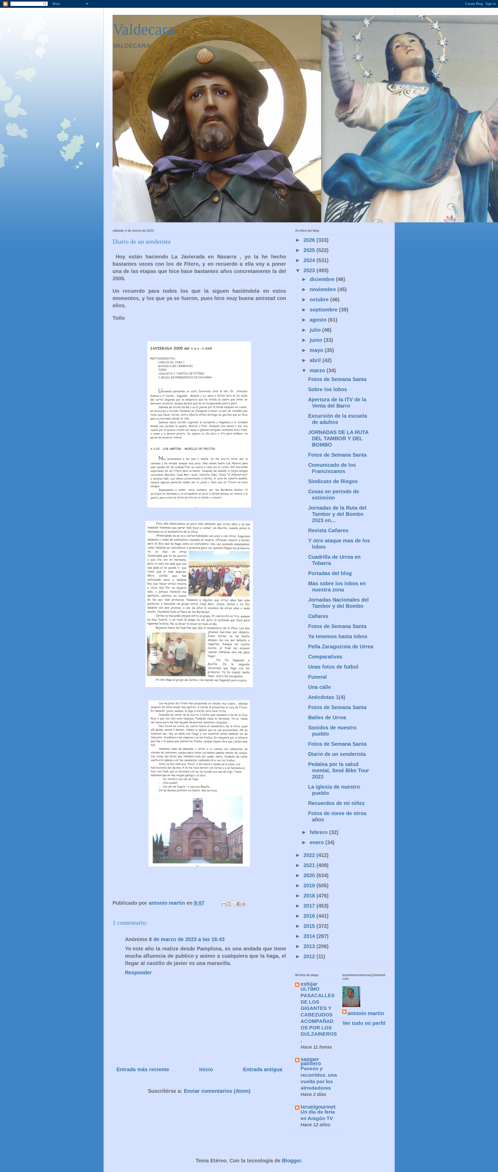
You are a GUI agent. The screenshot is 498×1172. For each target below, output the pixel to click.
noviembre (323, 289)
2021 (309, 865)
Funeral (317, 677)
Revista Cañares (328, 530)
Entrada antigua (262, 1069)
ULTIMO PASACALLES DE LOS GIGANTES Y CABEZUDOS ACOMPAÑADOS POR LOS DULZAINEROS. (319, 1014)
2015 (309, 926)
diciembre (323, 279)
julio (316, 330)
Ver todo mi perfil (363, 1023)
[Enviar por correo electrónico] (223, 904)
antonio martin (366, 1013)
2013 (309, 946)
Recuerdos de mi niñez (336, 803)
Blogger (291, 1160)
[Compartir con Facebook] (238, 904)
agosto (319, 320)
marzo (318, 370)
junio (317, 340)
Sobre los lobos (327, 389)
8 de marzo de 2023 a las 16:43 (187, 939)
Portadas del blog (330, 573)
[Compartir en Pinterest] (243, 904)
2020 (309, 875)
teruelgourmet (318, 1107)
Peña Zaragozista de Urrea (340, 646)
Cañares (318, 616)
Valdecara (143, 29)
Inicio (206, 1069)
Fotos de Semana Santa (337, 379)
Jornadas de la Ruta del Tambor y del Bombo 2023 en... (337, 514)
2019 (309, 885)
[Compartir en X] (233, 904)
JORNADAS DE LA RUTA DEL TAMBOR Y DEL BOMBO (338, 438)
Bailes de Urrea (327, 717)
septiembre (324, 309)
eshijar (309, 984)
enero (317, 842)
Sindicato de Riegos (333, 481)
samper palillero (311, 1061)
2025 (309, 250)
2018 (309, 895)
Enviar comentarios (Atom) (217, 1091)
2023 (309, 270)
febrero (319, 832)
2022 (309, 855)
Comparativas (325, 657)
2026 (309, 240)
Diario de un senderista (337, 754)
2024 (309, 260)
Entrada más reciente (142, 1069)
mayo (317, 350)
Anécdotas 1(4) (326, 697)
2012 (309, 956)
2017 (309, 906)
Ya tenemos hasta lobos (337, 636)
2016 (309, 916)
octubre (320, 299)
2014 (309, 936)
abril (316, 360)
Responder (138, 972)
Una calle (319, 687)
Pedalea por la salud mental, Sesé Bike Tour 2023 (338, 770)
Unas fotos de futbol (333, 667)
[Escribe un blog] (228, 904)
